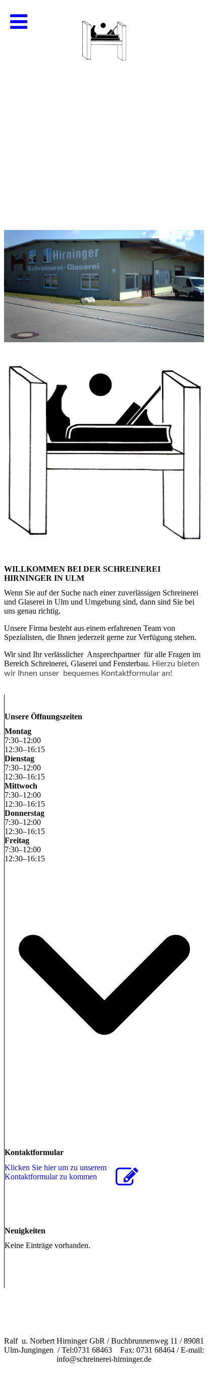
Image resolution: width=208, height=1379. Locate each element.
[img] (104, 101)
